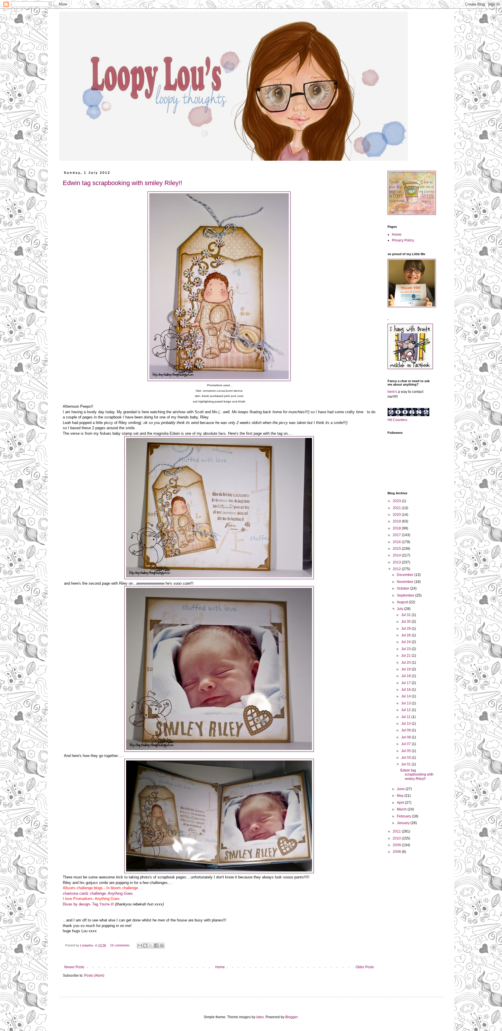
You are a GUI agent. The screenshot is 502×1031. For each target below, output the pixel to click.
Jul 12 (406, 710)
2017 (397, 535)
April (401, 803)
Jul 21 (406, 656)
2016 (397, 542)
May (400, 796)
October (403, 588)
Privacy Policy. (403, 240)
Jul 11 (406, 717)
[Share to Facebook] (156, 945)
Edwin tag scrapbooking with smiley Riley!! (122, 183)
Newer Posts (74, 967)
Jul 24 (406, 642)
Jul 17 (406, 683)
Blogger (291, 1017)
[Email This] (140, 945)
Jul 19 (406, 669)
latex (260, 1017)
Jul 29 (406, 629)
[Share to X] (151, 945)
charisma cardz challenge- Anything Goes (98, 893)
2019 (397, 521)
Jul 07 (406, 744)
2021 (397, 508)
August (403, 602)
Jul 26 (406, 635)
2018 (397, 528)
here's (392, 392)
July (400, 609)
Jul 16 (406, 690)
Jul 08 (406, 737)
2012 (397, 569)
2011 (397, 831)
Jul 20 (406, 663)
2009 (397, 845)
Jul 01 (406, 764)
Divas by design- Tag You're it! (88, 904)
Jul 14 (406, 696)
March (402, 809)
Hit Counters (397, 420)
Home (220, 967)
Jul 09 (406, 730)
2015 (397, 549)
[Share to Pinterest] (162, 945)
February (404, 816)
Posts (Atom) (94, 975)
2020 (397, 515)
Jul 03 (406, 758)
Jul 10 (406, 724)
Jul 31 (406, 615)
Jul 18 (406, 676)
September (406, 595)
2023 (397, 501)
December (405, 575)
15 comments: (120, 945)
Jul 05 (406, 751)
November (405, 582)
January (403, 823)
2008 (397, 852)
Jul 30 (406, 622)
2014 (397, 555)
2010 (397, 838)
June (401, 789)
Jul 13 (406, 703)
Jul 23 (406, 649)
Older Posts (365, 967)
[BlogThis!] (145, 945)
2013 (397, 562)
